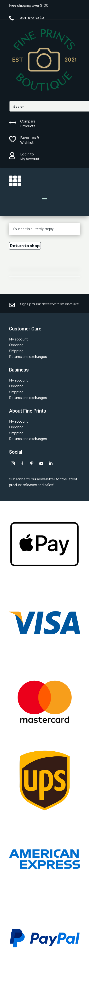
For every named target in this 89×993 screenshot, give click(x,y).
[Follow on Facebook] (22, 463)
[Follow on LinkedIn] (51, 463)
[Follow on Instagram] (13, 463)
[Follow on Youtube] (41, 463)
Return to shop (25, 245)
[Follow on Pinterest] (32, 463)
